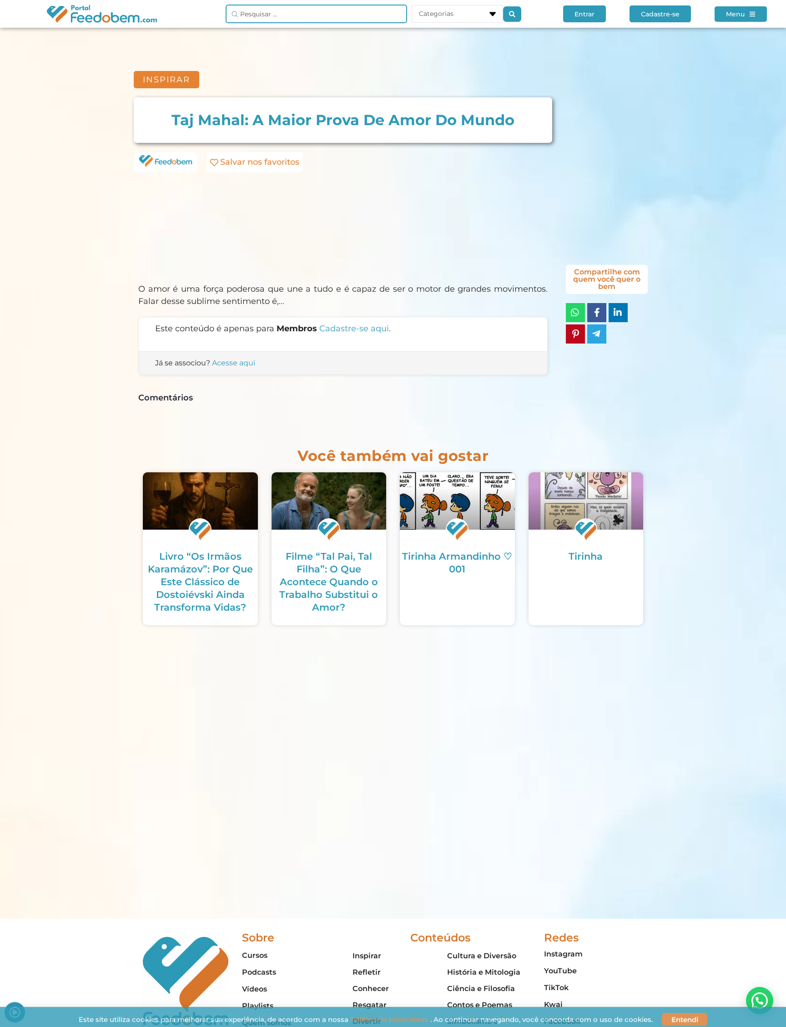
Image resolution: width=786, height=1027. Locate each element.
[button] (759, 1000)
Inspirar (367, 955)
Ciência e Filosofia (481, 988)
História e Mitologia (483, 972)
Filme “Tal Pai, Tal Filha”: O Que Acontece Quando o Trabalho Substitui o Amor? (328, 582)
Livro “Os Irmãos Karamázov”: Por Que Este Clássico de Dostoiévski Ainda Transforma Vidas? (200, 582)
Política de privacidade (390, 1014)
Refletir (367, 972)
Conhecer (371, 988)
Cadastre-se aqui (354, 329)
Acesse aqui (233, 363)
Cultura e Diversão (481, 955)
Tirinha (586, 556)
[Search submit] (512, 14)
